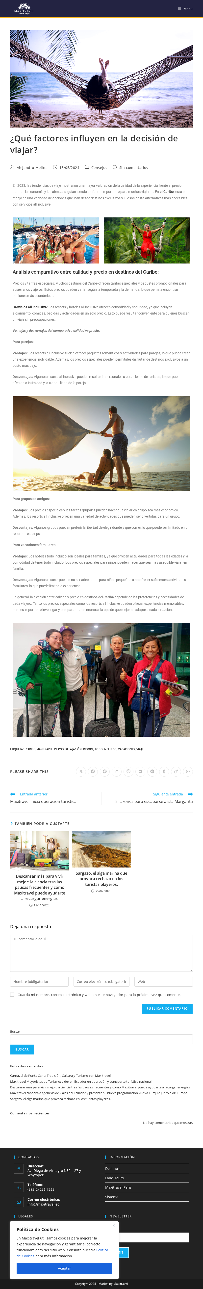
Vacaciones (126, 749)
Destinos (112, 1168)
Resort (88, 749)
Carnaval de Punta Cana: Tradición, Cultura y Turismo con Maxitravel (60, 1075)
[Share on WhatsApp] (188, 772)
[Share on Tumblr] (164, 772)
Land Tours (114, 1178)
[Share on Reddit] (152, 772)
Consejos (99, 167)
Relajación (73, 749)
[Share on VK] (140, 772)
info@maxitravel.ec (43, 1204)
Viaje (139, 749)
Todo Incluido (106, 749)
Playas (59, 749)
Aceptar (64, 1268)
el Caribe (167, 192)
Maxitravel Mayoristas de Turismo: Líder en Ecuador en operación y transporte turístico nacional (81, 1081)
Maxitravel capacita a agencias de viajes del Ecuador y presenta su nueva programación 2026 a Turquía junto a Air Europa (98, 1093)
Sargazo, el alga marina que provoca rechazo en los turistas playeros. (101, 878)
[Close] (114, 1225)
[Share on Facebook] (93, 772)
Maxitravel (44, 749)
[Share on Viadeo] (176, 772)
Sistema (111, 1196)
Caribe (30, 749)
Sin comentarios (133, 167)
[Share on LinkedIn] (117, 772)
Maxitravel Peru (118, 1187)
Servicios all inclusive (30, 307)
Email (112, 1229)
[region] (64, 1250)
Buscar (15, 1031)
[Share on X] (81, 772)
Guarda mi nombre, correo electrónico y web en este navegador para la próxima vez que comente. (99, 994)
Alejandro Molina (32, 167)
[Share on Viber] (128, 772)
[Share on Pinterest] (105, 772)
